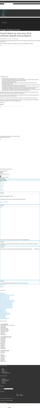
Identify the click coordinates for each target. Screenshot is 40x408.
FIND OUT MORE (4, 201)
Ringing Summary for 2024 (4, 296)
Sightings (3, 12)
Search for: (2, 3)
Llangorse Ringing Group (4, 318)
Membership (4, 16)
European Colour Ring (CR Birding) (6, 307)
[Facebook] (18, 395)
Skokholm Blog (2, 316)
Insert (9, 407)
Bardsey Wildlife (3, 315)
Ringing (3, 13)
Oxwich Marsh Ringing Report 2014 (6, 306)
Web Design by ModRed (3, 402)
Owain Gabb (3, 38)
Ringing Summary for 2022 (4, 298)
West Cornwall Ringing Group (5, 314)
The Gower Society (3, 308)
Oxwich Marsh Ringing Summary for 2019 (7, 301)
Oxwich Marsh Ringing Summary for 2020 (7, 300)
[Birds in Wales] (2, 286)
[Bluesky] (22, 395)
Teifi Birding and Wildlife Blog (5, 313)
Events (3, 15)
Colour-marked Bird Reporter (22, 283)
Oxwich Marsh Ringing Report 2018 (6, 302)
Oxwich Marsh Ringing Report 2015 (6, 305)
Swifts (3, 14)
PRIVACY (11, 400)
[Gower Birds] (3, 284)
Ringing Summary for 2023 (4, 297)
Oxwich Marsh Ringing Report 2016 (6, 304)
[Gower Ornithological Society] (20, 6)
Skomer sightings (3, 317)
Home (3, 11)
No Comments (15, 38)
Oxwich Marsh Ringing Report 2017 (6, 303)
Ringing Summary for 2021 (4, 299)
